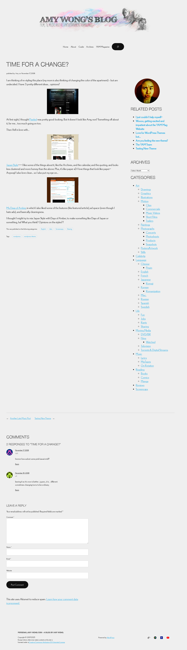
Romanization (153, 291)
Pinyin (149, 267)
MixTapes (146, 361)
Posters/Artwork (149, 248)
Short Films (151, 216)
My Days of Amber (16, 208)
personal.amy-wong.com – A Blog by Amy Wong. (41, 633)
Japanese (145, 279)
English (43, 229)
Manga (144, 381)
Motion (144, 201)
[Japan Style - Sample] (63, 158)
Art (137, 185)
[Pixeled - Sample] (63, 113)
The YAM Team (144, 144)
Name (9, 547)
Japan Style (12, 165)
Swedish (145, 306)
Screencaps (59, 229)
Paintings (145, 224)
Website (9, 571)
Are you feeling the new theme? (152, 140)
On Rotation (147, 365)
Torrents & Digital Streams (154, 350)
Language (141, 260)
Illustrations (147, 197)
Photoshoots (152, 236)
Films (143, 338)
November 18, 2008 (22, 473)
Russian (145, 299)
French (144, 275)
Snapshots (151, 244)
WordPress (110, 638)
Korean (144, 287)
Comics (145, 377)
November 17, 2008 (22, 450)
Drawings (146, 189)
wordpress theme (30, 236)
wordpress (16, 236)
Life (138, 310)
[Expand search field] (118, 46)
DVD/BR (146, 334)
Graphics (146, 193)
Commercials (153, 209)
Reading (140, 369)
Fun (143, 314)
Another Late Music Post (20, 418)
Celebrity (140, 256)
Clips (148, 205)
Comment (10, 517)
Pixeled (33, 119)
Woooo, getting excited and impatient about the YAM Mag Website (151, 124)
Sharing (69, 229)
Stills (143, 252)
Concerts (151, 232)
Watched (150, 342)
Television (146, 346)
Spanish (145, 303)
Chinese (145, 263)
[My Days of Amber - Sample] (63, 201)
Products (150, 240)
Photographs (147, 228)
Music (139, 354)
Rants (144, 322)
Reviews (140, 385)
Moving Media (143, 330)
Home (65, 46)
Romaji (149, 283)
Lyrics (144, 357)
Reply (17, 464)
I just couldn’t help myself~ (149, 117)
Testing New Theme (146, 148)
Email (8, 559)
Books (144, 373)
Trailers (149, 220)
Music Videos (153, 213)
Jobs (50, 229)
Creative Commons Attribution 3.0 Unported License (47, 642)
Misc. (143, 295)
